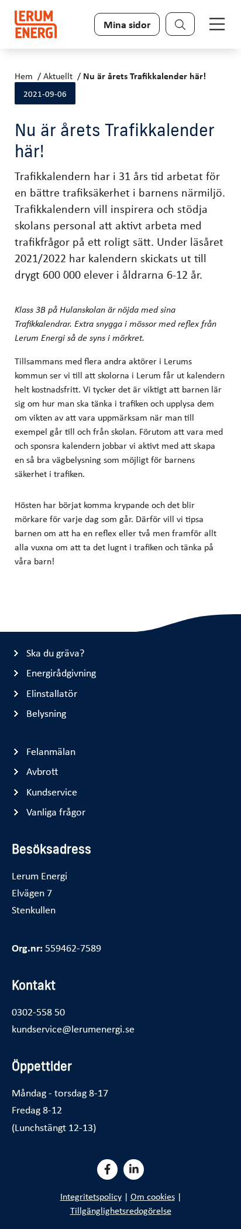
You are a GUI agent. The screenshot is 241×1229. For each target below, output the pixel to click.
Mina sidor (127, 24)
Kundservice (51, 791)
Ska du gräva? (55, 652)
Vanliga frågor (55, 811)
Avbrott (42, 771)
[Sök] (180, 24)
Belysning (46, 713)
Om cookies (152, 1196)
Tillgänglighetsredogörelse (120, 1210)
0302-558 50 (38, 1011)
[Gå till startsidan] (36, 24)
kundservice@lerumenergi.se (73, 1028)
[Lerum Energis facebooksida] (107, 1169)
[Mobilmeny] (217, 24)
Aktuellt (58, 75)
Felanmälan (50, 751)
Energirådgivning (61, 672)
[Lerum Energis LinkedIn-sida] (133, 1169)
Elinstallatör (51, 693)
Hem (24, 75)
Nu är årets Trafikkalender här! (144, 75)
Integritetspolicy (91, 1196)
